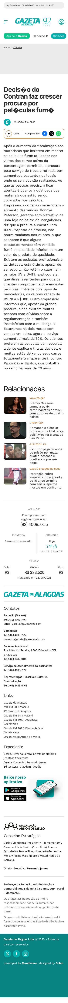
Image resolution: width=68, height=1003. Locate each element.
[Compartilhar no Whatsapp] (58, 133)
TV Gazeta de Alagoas (17, 711)
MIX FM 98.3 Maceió (16, 707)
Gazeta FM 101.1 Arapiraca (21, 719)
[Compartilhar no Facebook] (44, 133)
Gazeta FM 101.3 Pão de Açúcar (23, 728)
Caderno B (40, 36)
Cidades (58, 36)
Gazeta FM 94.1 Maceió (18, 715)
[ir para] (45, 788)
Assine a (16, 35)
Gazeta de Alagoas (15, 702)
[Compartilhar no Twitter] (51, 133)
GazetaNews (11, 732)
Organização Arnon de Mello (22, 737)
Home (7, 47)
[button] (61, 22)
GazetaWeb (11, 724)
